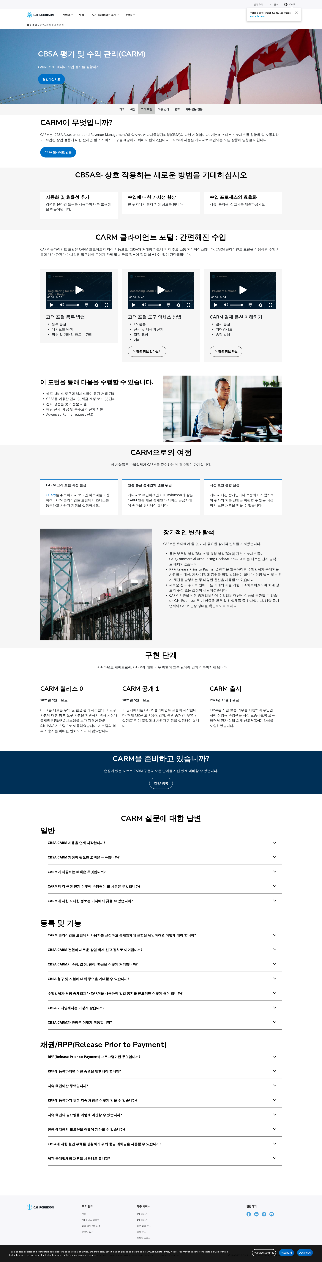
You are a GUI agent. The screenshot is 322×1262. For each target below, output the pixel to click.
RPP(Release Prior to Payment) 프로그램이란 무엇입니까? (94, 1056)
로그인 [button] (273, 4)
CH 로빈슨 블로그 (90, 1220)
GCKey (51, 495)
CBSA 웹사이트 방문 (58, 152)
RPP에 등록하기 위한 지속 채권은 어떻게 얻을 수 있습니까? (92, 1100)
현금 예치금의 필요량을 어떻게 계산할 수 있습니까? (86, 1129)
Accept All (286, 1252)
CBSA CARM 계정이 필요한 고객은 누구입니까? (84, 857)
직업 (84, 1214)
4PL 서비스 (142, 1220)
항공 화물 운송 (144, 1226)
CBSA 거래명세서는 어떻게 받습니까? (76, 1008)
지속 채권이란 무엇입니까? (68, 1085)
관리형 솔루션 (144, 1238)
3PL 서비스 (142, 1214)
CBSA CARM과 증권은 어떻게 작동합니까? (80, 1022)
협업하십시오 (51, 79)
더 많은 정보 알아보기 (147, 351)
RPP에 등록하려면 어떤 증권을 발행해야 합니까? (84, 1071)
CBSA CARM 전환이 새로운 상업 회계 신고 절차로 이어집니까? (95, 949)
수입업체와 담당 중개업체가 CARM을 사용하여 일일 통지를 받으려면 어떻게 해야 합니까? (115, 993)
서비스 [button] (67, 14)
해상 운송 (141, 1232)
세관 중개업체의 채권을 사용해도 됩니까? (79, 1158)
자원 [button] (82, 14)
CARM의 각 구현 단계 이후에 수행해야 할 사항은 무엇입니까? (94, 886)
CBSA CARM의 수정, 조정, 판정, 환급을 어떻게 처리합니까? (93, 964)
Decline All (305, 1252)
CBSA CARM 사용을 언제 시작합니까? (76, 842)
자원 (34, 25)
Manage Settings (264, 1252)
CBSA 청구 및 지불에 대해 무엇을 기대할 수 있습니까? (88, 978)
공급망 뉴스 (87, 1232)
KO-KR (292, 4)
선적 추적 (258, 4)
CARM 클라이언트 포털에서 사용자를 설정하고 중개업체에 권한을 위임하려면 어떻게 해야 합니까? (122, 935)
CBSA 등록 (161, 783)
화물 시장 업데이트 (91, 1226)
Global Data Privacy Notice (163, 1251)
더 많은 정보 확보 (226, 351)
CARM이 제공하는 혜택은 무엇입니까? (77, 871)
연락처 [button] (128, 14)
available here (257, 16)
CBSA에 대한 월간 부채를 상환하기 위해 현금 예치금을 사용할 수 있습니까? (104, 1144)
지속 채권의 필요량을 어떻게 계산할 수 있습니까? (85, 1115)
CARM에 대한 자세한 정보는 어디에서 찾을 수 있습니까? (90, 901)
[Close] (296, 12)
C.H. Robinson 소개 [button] (104, 14)
